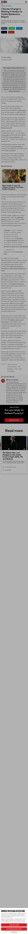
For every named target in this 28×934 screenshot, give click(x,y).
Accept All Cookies (14, 925)
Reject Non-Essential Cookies (14, 929)
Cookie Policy (14, 931)
